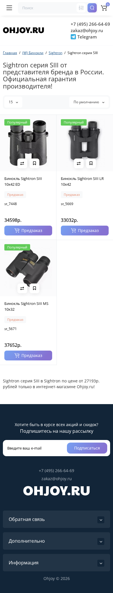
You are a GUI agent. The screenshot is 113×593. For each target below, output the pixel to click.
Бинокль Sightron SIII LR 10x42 (82, 181)
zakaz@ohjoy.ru (87, 30)
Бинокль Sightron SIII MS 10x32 (26, 306)
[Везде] (81, 7)
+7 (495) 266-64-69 (90, 24)
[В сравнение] (22, 163)
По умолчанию (87, 102)
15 (11, 102)
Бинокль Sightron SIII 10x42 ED (23, 181)
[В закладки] (34, 163)
